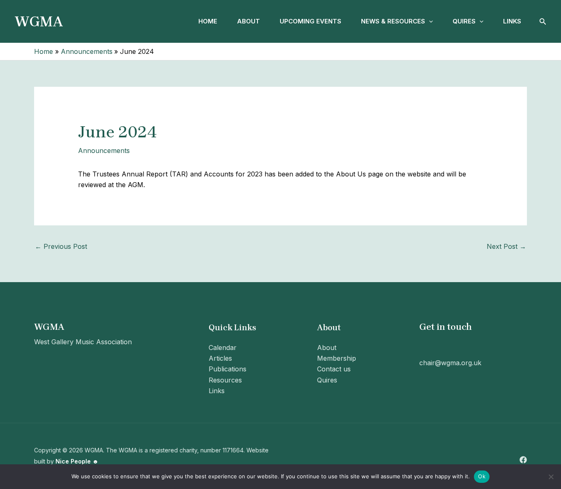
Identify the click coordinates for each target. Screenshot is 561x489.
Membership (336, 358)
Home (207, 21)
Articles (220, 358)
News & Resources (393, 21)
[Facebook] (523, 460)
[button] (429, 21)
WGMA (38, 21)
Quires (464, 21)
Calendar (223, 347)
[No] (551, 477)
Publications (227, 369)
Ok (481, 476)
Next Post (506, 246)
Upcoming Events (310, 21)
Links (512, 21)
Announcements (104, 150)
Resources (225, 380)
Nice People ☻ (77, 461)
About (248, 21)
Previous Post (61, 246)
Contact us (334, 369)
